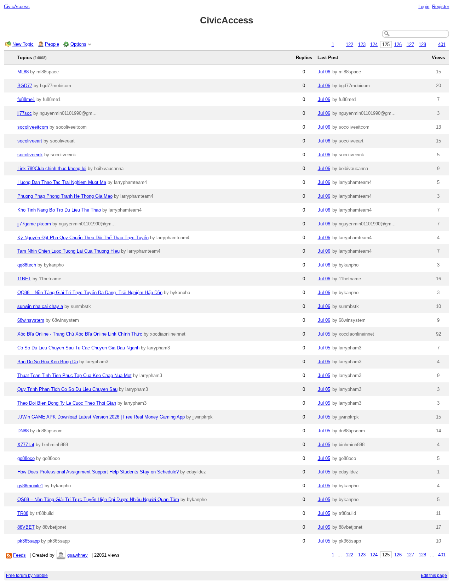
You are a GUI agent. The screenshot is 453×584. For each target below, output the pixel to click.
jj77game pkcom (34, 223)
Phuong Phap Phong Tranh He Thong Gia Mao (65, 196)
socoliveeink (30, 154)
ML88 (23, 71)
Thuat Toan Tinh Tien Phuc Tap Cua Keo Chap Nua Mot (74, 375)
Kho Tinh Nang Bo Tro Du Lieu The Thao (59, 210)
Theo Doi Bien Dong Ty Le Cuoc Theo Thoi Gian (66, 403)
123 (362, 44)
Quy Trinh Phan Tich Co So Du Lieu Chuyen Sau (67, 389)
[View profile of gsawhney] (61, 555)
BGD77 (24, 85)
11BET (24, 278)
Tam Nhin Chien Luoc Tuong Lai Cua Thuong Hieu (68, 251)
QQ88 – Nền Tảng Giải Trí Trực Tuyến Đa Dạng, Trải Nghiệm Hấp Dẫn (89, 292)
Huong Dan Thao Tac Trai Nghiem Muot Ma (61, 182)
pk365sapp (28, 541)
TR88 (22, 513)
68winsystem (30, 320)
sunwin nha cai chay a (40, 306)
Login (423, 6)
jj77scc (24, 113)
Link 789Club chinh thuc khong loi (51, 168)
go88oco (26, 458)
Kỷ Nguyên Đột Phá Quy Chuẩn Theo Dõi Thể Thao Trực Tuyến (83, 237)
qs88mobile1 (30, 485)
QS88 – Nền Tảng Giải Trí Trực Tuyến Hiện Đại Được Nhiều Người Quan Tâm (98, 499)
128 (422, 44)
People (52, 44)
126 (398, 44)
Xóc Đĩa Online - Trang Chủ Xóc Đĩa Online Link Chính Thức (79, 334)
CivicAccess (17, 6)
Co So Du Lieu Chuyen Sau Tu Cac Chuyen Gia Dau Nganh (78, 347)
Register (440, 6)
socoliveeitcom (32, 127)
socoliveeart (29, 141)
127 (410, 44)
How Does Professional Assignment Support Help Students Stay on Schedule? (98, 471)
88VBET (26, 527)
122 (349, 44)
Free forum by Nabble (27, 575)
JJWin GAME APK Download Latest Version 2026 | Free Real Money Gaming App (101, 417)
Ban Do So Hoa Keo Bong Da (47, 361)
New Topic (23, 44)
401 (442, 44)
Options (78, 44)
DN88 (23, 430)
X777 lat (25, 444)
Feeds (19, 555)
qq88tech (26, 265)
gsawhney (77, 555)
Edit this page (434, 575)
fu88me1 (26, 99)
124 (374, 44)
